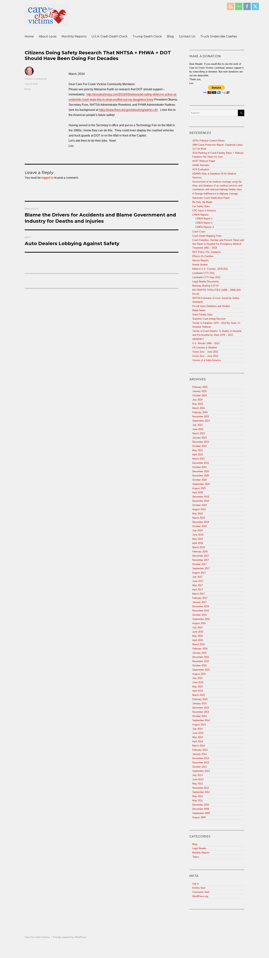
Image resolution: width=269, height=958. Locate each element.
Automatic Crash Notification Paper (211, 197)
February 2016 (200, 648)
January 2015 (199, 703)
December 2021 (200, 463)
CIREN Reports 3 (204, 227)
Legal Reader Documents (205, 281)
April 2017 (197, 589)
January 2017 (199, 602)
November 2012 (200, 787)
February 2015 (200, 699)
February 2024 (200, 412)
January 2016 (199, 652)
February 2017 (200, 598)
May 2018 (197, 539)
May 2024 (197, 403)
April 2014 (197, 741)
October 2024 (199, 395)
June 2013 (197, 779)
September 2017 (201, 568)
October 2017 (199, 564)
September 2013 (201, 771)
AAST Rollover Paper (203, 161)
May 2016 (197, 636)
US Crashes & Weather (204, 347)
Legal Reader (199, 848)
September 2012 (201, 792)
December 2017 (200, 555)
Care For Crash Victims (37, 937)
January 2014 (199, 754)
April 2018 (197, 543)
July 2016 (197, 627)
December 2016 (200, 606)
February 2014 (200, 749)
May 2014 (197, 737)
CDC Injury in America (204, 210)
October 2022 (199, 446)
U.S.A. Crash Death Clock (109, 36)
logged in (48, 177)
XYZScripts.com (152, 956)
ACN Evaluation (200, 169)
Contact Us (187, 36)
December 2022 (200, 441)
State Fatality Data (202, 314)
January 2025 (199, 391)
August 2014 (199, 724)
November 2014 (200, 712)
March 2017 (198, 593)
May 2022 (197, 450)
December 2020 (200, 471)
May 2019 (197, 513)
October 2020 (199, 479)
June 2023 (197, 429)
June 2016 (197, 631)
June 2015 (197, 682)
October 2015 (199, 665)
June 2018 (197, 534)
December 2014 (200, 707)
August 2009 (199, 817)
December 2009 (200, 809)
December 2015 (200, 657)
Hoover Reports (200, 260)
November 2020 (200, 475)
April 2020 (197, 492)
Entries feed (198, 887)
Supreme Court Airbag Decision (208, 318)
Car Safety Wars (201, 206)
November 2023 (200, 416)
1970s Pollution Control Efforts (208, 140)
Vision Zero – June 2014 (205, 356)
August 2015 (199, 674)
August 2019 (199, 509)
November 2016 (200, 610)
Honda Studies (200, 264)
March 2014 (198, 745)
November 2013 (200, 762)
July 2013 (197, 775)
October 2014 (199, 716)
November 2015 (200, 661)
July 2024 (197, 399)
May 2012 (197, 796)
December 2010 (200, 804)
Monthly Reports (73, 36)
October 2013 (199, 766)
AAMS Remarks (201, 165)
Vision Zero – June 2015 (205, 351)
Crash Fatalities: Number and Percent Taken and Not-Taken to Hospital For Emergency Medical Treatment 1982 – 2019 (218, 244)
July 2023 (197, 425)
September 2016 (201, 619)
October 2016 (199, 614)
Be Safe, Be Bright (202, 202)
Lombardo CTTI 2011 (203, 273)
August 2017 (199, 572)
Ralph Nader (198, 310)
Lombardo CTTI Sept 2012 (206, 277)
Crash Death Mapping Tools (207, 235)
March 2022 (198, 458)
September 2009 (201, 813)
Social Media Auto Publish (121, 956)
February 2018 (200, 551)
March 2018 (198, 547)
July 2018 (197, 530)
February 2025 (200, 387)
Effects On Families (203, 256)
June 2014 (197, 733)
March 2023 (198, 433)
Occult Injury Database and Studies (211, 306)
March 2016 (198, 644)
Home (29, 36)
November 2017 (200, 560)
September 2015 (201, 669)
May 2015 (197, 686)
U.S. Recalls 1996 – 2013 (205, 343)
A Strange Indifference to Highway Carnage (215, 193)
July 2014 (197, 728)
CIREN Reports (200, 214)
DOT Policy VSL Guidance (206, 252)
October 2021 (199, 467)
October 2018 (199, 526)
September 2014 (201, 720)
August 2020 (199, 488)
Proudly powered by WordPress (69, 937)
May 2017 (197, 585)
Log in (195, 883)
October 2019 (199, 505)
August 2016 (199, 623)
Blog (170, 36)
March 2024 (198, 408)
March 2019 (198, 517)
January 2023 (199, 437)
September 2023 (201, 420)
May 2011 (197, 800)
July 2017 (197, 576)
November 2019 (200, 501)
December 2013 (200, 758)
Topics (195, 856)
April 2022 (197, 454)
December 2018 (200, 522)
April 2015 (197, 690)
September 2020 (201, 484)
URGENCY (198, 339)
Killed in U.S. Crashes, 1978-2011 (210, 268)
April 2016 (197, 640)
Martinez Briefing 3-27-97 (205, 285)
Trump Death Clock (147, 36)
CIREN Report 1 (203, 218)
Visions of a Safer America (206, 360)
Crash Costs (199, 231)
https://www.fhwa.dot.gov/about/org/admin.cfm (128, 109)
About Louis (47, 36)
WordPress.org (200, 896)
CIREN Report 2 (203, 222)
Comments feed (200, 892)
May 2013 (197, 783)
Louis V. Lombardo (36, 78)
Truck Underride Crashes (218, 36)
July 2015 (197, 678)
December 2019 (200, 496)
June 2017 (197, 581)
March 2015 (198, 695)
